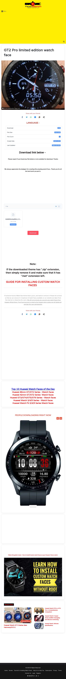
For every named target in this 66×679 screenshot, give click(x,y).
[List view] (59, 206)
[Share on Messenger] (35, 117)
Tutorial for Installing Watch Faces (23, 670)
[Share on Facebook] (22, 117)
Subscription (48, 670)
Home (6, 670)
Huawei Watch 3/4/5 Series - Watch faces (33, 400)
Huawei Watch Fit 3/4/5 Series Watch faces (33, 403)
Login (33, 673)
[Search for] (64, 41)
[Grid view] (56, 206)
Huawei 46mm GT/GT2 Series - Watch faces (33, 392)
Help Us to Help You (38, 670)
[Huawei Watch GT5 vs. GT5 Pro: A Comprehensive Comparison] (39, 610)
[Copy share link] (39, 117)
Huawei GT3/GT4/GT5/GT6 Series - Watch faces (33, 397)
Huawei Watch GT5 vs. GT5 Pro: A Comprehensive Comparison (53, 610)
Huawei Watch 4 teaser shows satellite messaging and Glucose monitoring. (52, 617)
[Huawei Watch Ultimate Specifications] (39, 626)
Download (13, 224)
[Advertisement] (33, 26)
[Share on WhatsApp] (31, 117)
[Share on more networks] (43, 117)
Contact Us (28, 673)
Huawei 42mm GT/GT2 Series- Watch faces (33, 394)
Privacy (55, 670)
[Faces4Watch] (33, 4)
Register (38, 673)
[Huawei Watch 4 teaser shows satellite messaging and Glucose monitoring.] (39, 618)
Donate (11, 670)
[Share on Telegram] (26, 117)
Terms (60, 670)
